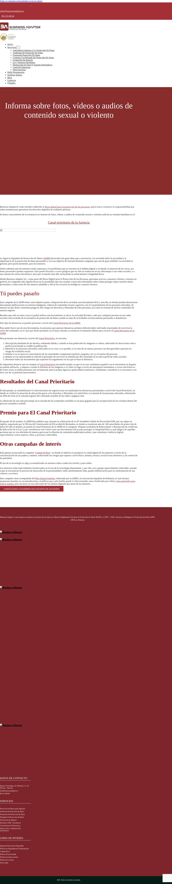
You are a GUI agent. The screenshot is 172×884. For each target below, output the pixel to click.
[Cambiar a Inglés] (80, 83)
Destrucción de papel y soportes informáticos (32, 65)
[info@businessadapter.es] (31, 5)
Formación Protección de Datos (26, 55)
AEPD (47, 258)
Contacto (11, 80)
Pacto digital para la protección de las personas (67, 207)
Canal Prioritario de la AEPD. (66, 323)
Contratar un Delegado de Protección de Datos (33, 57)
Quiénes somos (14, 75)
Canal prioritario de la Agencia (69, 222)
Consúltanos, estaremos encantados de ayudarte (32, 489)
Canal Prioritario (47, 338)
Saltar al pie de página (33, 1)
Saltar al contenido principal (12, 1)
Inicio (10, 44)
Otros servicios (19, 70)
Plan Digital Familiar (45, 478)
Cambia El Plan (42, 452)
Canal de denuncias (21, 67)
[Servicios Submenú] (18, 47)
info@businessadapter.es (12, 11)
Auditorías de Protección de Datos (28, 53)
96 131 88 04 (8, 16)
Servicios (11, 47)
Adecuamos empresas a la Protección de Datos (33, 50)
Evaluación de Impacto (23, 60)
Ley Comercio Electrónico (24, 62)
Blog (9, 77)
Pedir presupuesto (15, 72)
